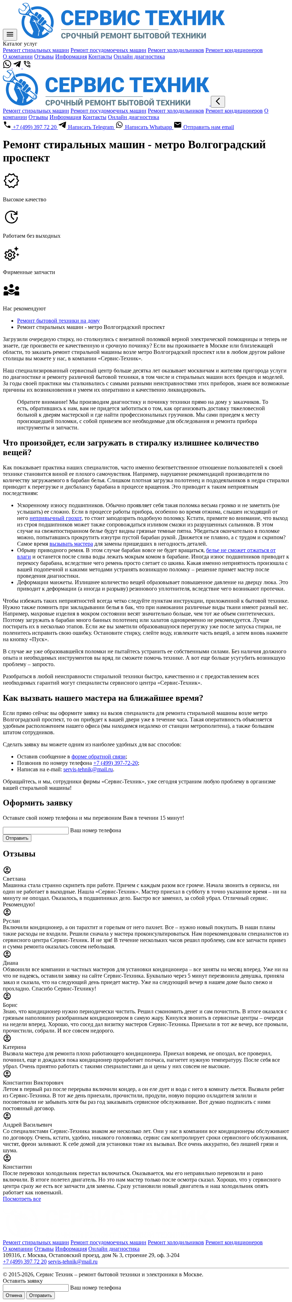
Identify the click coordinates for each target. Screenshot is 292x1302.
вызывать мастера (71, 544)
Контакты (100, 56)
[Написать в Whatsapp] (8, 66)
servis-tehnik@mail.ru (88, 769)
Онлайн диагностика (139, 56)
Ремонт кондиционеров (234, 50)
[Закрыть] (218, 102)
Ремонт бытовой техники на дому (58, 321)
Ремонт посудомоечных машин (108, 50)
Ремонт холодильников (176, 50)
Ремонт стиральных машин (36, 50)
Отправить (17, 838)
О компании (18, 56)
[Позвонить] (27, 66)
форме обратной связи (99, 756)
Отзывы (44, 56)
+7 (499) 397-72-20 (115, 763)
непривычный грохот (56, 518)
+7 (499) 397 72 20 (25, 1262)
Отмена (14, 1295)
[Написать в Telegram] (18, 66)
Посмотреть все (22, 1199)
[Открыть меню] (10, 35)
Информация (71, 56)
